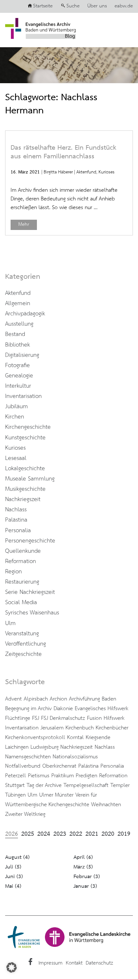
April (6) (83, 857)
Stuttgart (15, 785)
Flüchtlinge (17, 718)
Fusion (94, 718)
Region (13, 571)
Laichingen (17, 747)
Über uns (97, 6)
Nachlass (16, 509)
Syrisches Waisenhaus (32, 612)
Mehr (23, 224)
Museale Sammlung (30, 478)
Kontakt (74, 963)
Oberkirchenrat (59, 766)
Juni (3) (14, 877)
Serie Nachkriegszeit (30, 592)
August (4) (17, 857)
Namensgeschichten (28, 757)
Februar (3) (86, 877)
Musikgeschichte (25, 489)
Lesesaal (15, 458)
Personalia (18, 530)
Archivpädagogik (25, 313)
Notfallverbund (22, 766)
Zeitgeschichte (23, 654)
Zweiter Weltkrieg (25, 814)
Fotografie (17, 365)
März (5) (83, 867)
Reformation (20, 561)
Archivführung (84, 699)
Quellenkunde (23, 551)
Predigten (86, 776)
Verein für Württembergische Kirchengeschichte (51, 800)
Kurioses (107, 172)
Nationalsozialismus (75, 757)
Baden (109, 699)
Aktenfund (86, 172)
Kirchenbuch (79, 728)
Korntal (75, 737)
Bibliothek (17, 345)
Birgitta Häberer (58, 172)
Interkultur (18, 386)
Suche (73, 6)
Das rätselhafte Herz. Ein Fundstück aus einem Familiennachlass (63, 152)
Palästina (16, 520)
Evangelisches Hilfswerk (101, 708)
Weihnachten (106, 804)
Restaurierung (22, 582)
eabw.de (124, 6)
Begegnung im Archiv (28, 708)
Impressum (51, 963)
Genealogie (19, 375)
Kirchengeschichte (28, 427)
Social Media (21, 602)
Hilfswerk (114, 718)
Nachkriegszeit (22, 499)
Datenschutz (99, 963)
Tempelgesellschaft (86, 785)
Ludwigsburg (44, 747)
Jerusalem (52, 728)
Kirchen (14, 416)
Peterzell (15, 776)
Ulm (10, 623)
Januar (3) (85, 886)
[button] (11, 967)
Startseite (43, 6)
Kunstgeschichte (25, 437)
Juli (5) (13, 867)
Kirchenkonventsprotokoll (35, 737)
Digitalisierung (22, 355)
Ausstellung (19, 324)
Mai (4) (13, 886)
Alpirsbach (36, 699)
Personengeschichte (30, 540)
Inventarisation (23, 396)
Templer (120, 785)
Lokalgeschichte (25, 468)
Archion (58, 699)
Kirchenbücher (112, 728)
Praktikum (62, 776)
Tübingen (15, 795)
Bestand (15, 334)
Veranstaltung (22, 633)
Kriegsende (98, 737)
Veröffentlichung (25, 644)
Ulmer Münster (56, 795)
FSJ (35, 718)
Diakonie (63, 708)
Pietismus (38, 776)
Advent (13, 699)
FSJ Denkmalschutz (63, 718)
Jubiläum (16, 406)
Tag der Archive (44, 785)
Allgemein (17, 303)
